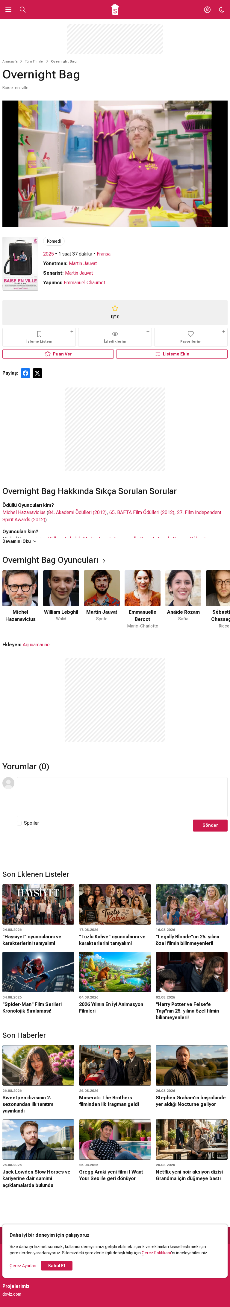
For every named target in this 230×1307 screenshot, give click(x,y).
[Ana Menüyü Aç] (8, 10)
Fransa (104, 254)
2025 (48, 254)
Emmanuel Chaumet (84, 282)
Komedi (54, 241)
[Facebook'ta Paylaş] (25, 373)
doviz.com (11, 1294)
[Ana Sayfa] (115, 10)
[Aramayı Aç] (23, 10)
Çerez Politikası (156, 1252)
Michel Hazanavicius (24, 512)
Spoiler (31, 823)
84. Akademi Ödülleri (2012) (77, 512)
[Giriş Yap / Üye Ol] (207, 10)
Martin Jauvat (83, 263)
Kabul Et (56, 1265)
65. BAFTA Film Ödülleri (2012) (141, 512)
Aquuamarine (36, 645)
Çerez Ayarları (23, 1265)
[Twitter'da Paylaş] (37, 373)
